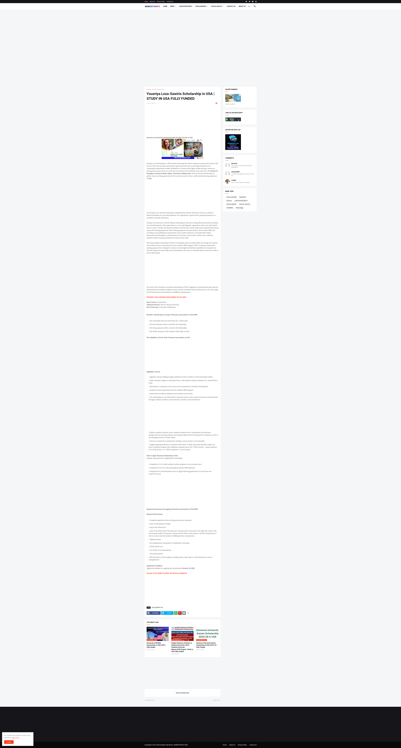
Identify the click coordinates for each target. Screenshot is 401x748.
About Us (152, 1)
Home (146, 1)
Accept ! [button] (8, 742)
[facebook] (246, 1)
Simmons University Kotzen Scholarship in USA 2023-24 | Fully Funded (206, 645)
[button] (249, 6)
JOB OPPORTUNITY (241, 201)
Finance (229, 201)
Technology (239, 208)
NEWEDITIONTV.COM (181, 745)
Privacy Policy (161, 1)
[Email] (184, 613)
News (172, 6)
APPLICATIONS (232, 197)
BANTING (243, 197)
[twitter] (249, 1)
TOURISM (230, 208)
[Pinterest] (180, 613)
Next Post (216, 700)
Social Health (216, 6)
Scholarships (200, 6)
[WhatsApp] (176, 613)
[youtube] (252, 1)
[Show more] (188, 613)
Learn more (15, 737)
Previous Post (150, 700)
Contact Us (170, 1)
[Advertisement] (201, 48)
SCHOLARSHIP (231, 204)
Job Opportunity (185, 6)
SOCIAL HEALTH (244, 204)
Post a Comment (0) (182, 693)
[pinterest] (256, 1)
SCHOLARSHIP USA (158, 89)
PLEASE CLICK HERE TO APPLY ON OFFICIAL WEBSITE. (167, 573)
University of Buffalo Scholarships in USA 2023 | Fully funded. (156, 645)
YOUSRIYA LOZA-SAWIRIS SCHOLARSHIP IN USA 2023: (166, 297)
